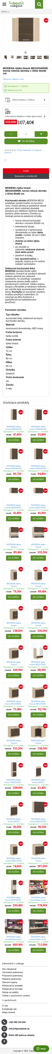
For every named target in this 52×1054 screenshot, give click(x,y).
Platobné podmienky (11, 979)
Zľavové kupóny (9, 982)
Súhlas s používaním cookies (16, 995)
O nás (5, 1005)
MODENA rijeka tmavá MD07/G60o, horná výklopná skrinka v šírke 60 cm (38, 506)
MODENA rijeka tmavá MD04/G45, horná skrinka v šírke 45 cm (13, 467)
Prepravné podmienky (12, 975)
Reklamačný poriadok (12, 985)
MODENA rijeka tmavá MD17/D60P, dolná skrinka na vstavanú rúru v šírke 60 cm (38, 663)
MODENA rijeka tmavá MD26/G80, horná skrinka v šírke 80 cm (38, 820)
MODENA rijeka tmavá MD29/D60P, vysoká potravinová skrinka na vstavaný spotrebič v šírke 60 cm (14, 898)
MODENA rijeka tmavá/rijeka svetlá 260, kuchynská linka (38, 938)
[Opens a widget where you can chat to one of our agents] (41, 1049)
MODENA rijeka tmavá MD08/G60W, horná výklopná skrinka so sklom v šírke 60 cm (14, 545)
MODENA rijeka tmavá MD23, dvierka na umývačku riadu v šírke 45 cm (38, 781)
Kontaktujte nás (9, 1009)
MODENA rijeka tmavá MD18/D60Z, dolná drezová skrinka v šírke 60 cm (14, 702)
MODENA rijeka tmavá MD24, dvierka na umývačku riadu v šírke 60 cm (14, 820)
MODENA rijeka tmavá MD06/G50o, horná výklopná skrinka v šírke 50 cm (14, 506)
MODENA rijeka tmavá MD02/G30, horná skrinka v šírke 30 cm (13, 428)
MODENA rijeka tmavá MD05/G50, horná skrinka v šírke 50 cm (38, 467)
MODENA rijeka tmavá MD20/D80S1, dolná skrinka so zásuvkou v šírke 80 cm (14, 741)
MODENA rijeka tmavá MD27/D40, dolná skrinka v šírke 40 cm (13, 859)
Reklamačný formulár (12, 989)
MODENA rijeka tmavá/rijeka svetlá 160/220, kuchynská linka (38, 898)
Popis (26, 171)
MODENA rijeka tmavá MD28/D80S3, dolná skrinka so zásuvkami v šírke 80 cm (38, 859)
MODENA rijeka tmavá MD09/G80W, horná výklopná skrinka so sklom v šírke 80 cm (38, 545)
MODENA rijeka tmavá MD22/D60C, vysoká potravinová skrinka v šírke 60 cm (14, 781)
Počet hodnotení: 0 (25, 150)
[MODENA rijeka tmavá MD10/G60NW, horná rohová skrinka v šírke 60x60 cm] (13, 56)
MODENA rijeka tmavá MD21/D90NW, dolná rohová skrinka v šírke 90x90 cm (38, 741)
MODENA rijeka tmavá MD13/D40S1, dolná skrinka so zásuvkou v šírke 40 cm (38, 584)
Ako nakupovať (9, 969)
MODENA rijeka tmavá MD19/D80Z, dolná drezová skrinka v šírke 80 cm (38, 702)
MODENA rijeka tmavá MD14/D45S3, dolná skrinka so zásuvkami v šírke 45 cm (14, 624)
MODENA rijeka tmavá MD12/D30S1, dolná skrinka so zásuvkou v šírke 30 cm (14, 584)
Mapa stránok (8, 1012)
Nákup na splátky (10, 992)
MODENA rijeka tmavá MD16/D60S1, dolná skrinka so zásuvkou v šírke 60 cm (14, 663)
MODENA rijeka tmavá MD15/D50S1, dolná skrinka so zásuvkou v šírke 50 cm (38, 624)
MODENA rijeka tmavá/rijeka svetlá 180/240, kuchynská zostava (13, 938)
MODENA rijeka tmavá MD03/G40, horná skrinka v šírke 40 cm (38, 428)
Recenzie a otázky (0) (26, 176)
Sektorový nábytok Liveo (13, 79)
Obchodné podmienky (12, 972)
